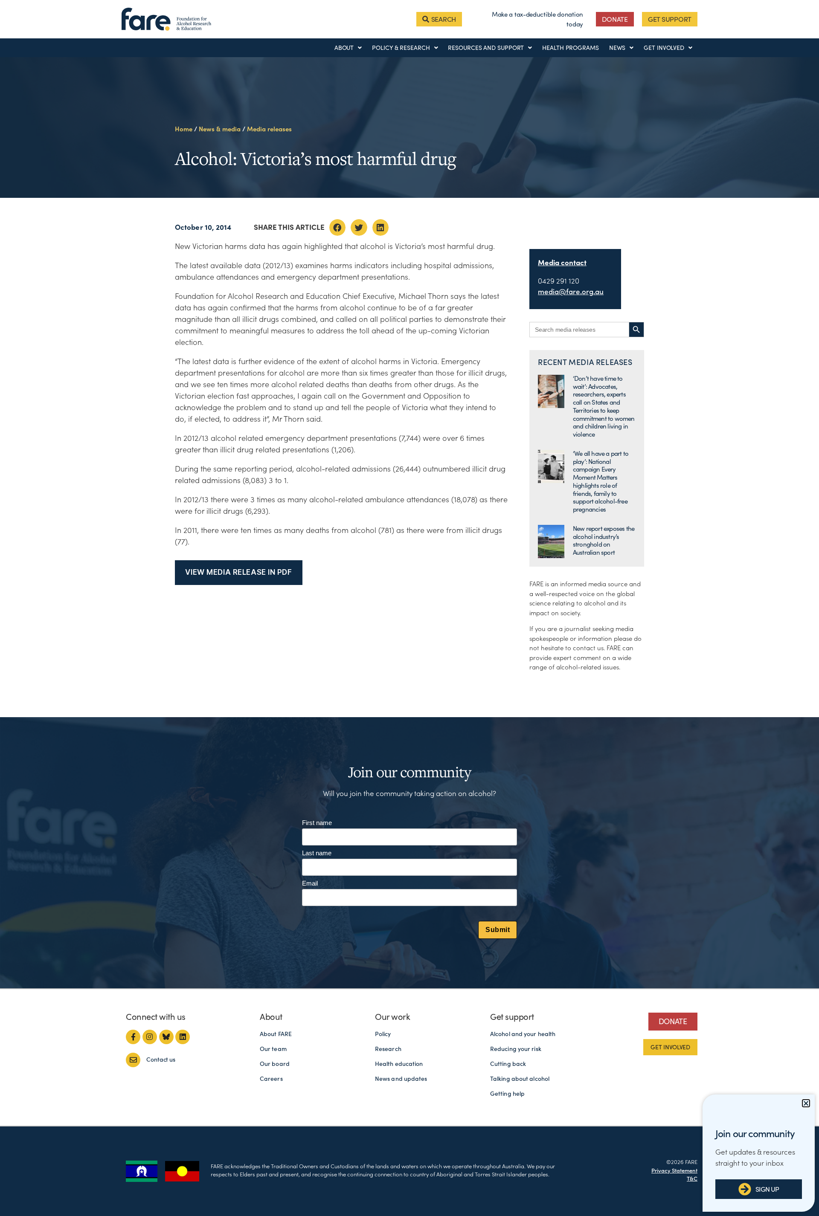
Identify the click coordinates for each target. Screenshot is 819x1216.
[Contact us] (133, 1060)
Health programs (570, 48)
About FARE (276, 1034)
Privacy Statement (674, 1170)
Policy (383, 1034)
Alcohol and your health (522, 1034)
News (617, 48)
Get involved (664, 48)
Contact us (160, 1059)
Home (183, 129)
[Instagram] (149, 1037)
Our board (275, 1064)
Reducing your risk (515, 1049)
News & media (220, 129)
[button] (337, 227)
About (344, 48)
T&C (692, 1178)
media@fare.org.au (571, 291)
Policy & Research (401, 48)
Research (388, 1049)
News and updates (401, 1079)
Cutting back (508, 1064)
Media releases (269, 129)
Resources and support (486, 48)
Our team (273, 1049)
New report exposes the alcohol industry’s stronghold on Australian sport (603, 540)
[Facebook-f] (133, 1037)
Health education (399, 1064)
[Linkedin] (182, 1037)
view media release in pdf (238, 572)
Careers (271, 1079)
